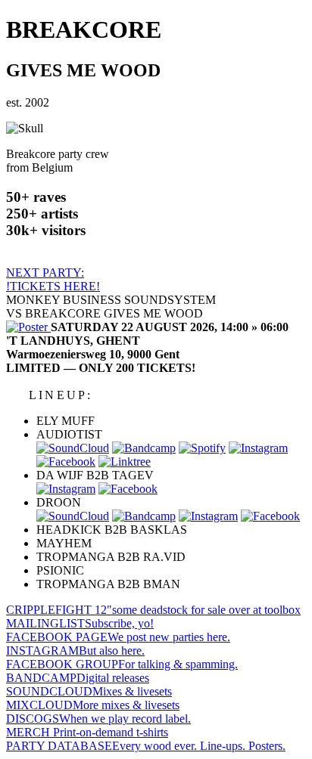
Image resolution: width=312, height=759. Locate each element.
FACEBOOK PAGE (118, 636)
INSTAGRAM (75, 650)
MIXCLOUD (92, 705)
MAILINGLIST (80, 623)
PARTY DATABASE (145, 745)
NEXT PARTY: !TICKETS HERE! (53, 279)
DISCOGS (98, 718)
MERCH (87, 732)
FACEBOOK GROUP (122, 664)
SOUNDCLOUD (89, 691)
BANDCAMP (77, 677)
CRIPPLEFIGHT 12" (153, 609)
